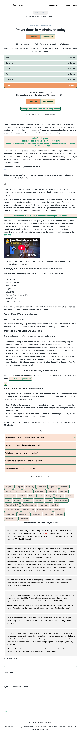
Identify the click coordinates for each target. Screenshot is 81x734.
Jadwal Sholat (52, 727)
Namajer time (23, 514)
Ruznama (59, 514)
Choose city (53, 5)
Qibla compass (71, 5)
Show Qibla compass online (20, 379)
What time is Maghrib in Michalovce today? (23, 461)
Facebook (26, 20)
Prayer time (9, 727)
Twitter (30, 20)
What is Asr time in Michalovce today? (21, 453)
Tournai (49, 500)
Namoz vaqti (59, 509)
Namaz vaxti (36, 514)
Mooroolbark (10, 496)
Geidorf (17, 491)
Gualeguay (30, 487)
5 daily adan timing (12, 509)
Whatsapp (47, 20)
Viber (38, 20)
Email (55, 20)
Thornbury (27, 491)
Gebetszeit (62, 727)
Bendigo (49, 496)
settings (7, 235)
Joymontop (28, 500)
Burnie (40, 496)
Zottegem (38, 500)
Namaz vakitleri (29, 727)
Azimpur (17, 500)
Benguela (9, 487)
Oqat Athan (49, 514)
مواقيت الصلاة (18, 727)
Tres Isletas (42, 487)
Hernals (8, 491)
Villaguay (19, 487)
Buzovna (69, 496)
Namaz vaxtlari (11, 519)
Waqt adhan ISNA (12, 505)
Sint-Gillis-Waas (61, 500)
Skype (34, 20)
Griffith (31, 496)
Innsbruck (64, 487)
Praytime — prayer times (43, 722)
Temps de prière (41, 727)
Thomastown (39, 491)
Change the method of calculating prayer (40, 109)
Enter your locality (40, 12)
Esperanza (53, 487)
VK (51, 20)
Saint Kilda (52, 491)
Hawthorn (22, 496)
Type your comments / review (16, 687)
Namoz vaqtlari (28, 509)
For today (33, 37)
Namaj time (43, 505)
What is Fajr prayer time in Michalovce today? (24, 437)
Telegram (42, 20)
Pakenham (63, 491)
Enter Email (8, 673)
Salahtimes (35, 729)
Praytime (18, 5)
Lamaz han (24, 519)
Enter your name (10, 658)
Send (6, 712)
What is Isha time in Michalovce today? (21, 469)
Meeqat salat (10, 514)
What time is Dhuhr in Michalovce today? (22, 445)
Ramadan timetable (29, 505)
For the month (47, 37)
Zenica (8, 500)
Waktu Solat (72, 727)
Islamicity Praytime (44, 509)
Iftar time (54, 505)
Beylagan (59, 496)
